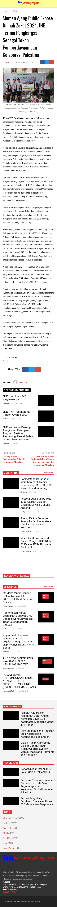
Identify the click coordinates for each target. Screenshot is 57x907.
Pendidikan (8, 838)
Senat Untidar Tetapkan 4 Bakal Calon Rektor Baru (35, 770)
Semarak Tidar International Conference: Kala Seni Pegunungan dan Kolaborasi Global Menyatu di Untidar (36, 786)
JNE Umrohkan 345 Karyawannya (14, 398)
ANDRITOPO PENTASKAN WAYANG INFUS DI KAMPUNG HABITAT (19, 661)
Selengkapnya (48, 472)
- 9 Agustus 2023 (15, 419)
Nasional (7, 823)
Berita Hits (7, 828)
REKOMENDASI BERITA (17, 390)
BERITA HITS (11, 473)
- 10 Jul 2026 (32, 492)
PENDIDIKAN (11, 763)
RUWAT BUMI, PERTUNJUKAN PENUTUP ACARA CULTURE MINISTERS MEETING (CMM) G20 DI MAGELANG (19, 681)
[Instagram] (9, 866)
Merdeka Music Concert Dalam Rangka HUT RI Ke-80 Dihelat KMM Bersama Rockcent (36, 543)
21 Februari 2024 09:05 (20, 62)
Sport (5, 843)
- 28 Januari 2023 (15, 443)
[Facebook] (42, 62)
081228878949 (9, 892)
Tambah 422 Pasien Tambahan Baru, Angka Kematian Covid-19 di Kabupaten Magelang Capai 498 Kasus (37, 718)
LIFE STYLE (10, 587)
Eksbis (5, 361)
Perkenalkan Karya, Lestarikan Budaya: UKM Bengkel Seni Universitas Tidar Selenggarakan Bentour (18, 618)
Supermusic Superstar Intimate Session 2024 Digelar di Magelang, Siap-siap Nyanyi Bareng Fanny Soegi (18, 641)
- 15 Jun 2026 (36, 512)
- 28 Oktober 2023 (16, 403)
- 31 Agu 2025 (36, 551)
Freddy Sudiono (25, 512)
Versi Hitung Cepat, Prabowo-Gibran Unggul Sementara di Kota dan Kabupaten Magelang (42, 460)
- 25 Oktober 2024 (16, 629)
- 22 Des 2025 (36, 531)
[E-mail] (51, 62)
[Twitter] (47, 62)
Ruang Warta (8, 848)
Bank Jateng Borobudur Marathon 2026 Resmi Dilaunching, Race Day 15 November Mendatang (36, 483)
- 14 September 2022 (21, 691)
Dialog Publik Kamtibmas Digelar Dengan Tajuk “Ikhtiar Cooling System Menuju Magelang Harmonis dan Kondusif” (37, 748)
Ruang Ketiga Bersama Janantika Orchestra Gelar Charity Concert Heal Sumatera (36, 523)
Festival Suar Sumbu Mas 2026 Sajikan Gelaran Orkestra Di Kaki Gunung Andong (35, 503)
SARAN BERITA (12, 706)
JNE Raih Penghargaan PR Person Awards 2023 (19, 413)
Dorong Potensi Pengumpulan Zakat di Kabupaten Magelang (13, 459)
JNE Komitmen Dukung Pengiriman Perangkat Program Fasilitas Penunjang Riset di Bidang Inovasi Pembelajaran (18, 433)
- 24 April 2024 (15, 651)
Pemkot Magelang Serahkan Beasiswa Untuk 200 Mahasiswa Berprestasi (37, 801)
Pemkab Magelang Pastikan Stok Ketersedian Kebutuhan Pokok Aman (37, 733)
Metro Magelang (10, 818)
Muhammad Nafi (8, 668)
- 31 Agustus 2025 (20, 606)
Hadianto (7, 62)
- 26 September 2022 (21, 668)
